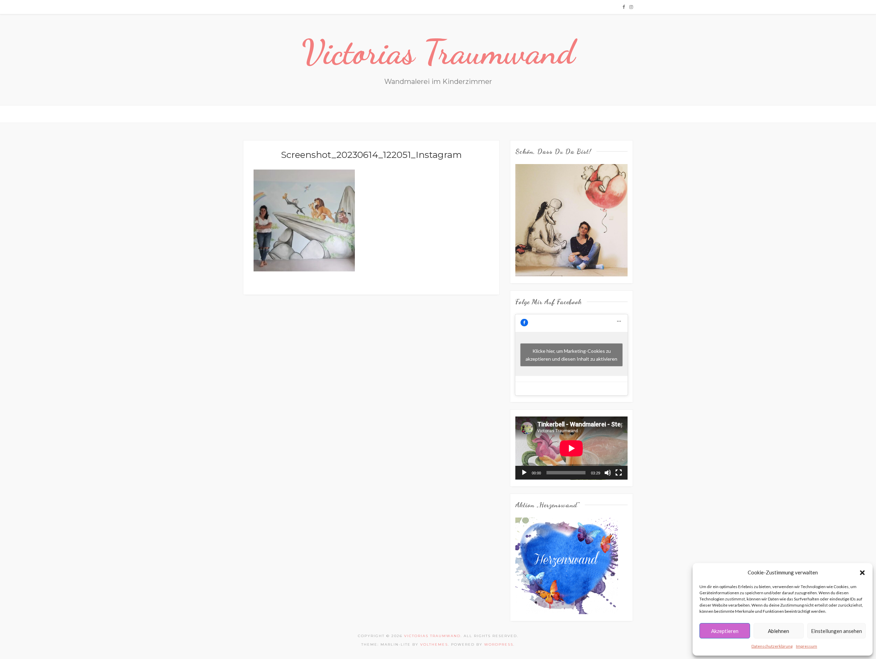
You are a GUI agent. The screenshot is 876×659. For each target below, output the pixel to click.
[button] (862, 572)
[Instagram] (631, 7)
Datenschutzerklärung (772, 646)
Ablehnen (778, 631)
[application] (571, 448)
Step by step (330, 113)
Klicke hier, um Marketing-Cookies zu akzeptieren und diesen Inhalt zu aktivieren (571, 355)
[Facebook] (623, 7)
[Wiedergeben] (524, 472)
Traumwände (291, 113)
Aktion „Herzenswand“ (498, 113)
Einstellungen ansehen (836, 631)
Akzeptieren (724, 631)
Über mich (364, 113)
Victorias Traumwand (438, 52)
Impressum (806, 646)
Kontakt (451, 113)
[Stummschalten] (607, 472)
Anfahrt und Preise (409, 113)
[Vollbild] (618, 472)
